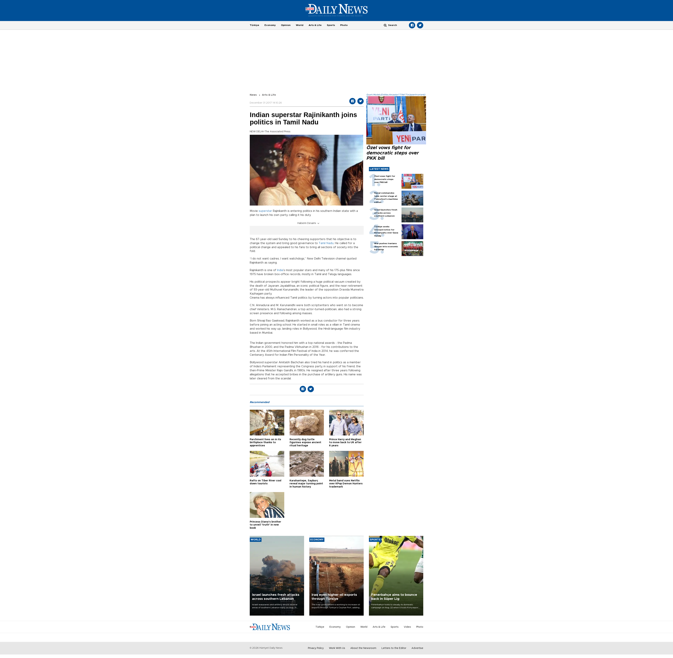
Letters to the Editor (394, 648)
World (299, 25)
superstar (265, 211)
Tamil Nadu (326, 243)
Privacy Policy (316, 648)
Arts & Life (315, 25)
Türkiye (254, 25)
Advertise (417, 648)
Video (407, 627)
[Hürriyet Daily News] (336, 10)
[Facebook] (412, 25)
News (253, 95)
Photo (344, 25)
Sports (331, 25)
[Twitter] (420, 25)
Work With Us (337, 648)
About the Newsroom (363, 648)
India (280, 270)
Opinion (286, 25)
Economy (270, 25)
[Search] (385, 25)
